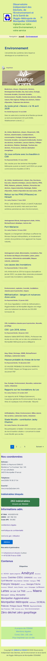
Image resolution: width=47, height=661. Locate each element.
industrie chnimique (18, 183)
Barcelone (37, 574)
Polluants (12, 185)
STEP (39, 191)
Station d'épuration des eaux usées (25, 191)
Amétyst (27, 573)
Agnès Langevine (15, 574)
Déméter (26, 581)
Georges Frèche (33, 584)
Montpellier (20, 595)
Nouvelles (29, 383)
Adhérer (7, 542)
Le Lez (13, 591)
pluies (32, 255)
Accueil (21, 36)
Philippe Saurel (16, 606)
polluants (19, 185)
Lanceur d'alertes (29, 142)
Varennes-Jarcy (19, 609)
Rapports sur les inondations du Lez (22, 389)
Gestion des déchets (29, 97)
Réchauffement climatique (13, 223)
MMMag (12, 595)
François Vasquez (10, 584)
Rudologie (24, 145)
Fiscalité (18, 97)
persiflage (8, 326)
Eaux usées (29, 92)
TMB (12, 609)
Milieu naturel (36, 413)
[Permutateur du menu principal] (41, 17)
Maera (37, 591)
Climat (10, 353)
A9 (2, 574)
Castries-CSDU (15, 577)
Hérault (10, 587)
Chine (35, 577)
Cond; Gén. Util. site (23, 634)
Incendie (26, 288)
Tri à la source (15, 148)
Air (5, 132)
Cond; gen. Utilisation (12, 536)
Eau (23, 92)
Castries (4, 577)
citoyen (15, 89)
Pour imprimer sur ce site (23, 637)
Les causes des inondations (18, 264)
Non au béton (9, 416)
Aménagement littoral (12, 220)
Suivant (40, 447)
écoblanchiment (27, 135)
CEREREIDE (28, 578)
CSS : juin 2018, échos (15, 329)
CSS (6, 323)
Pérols (26, 606)
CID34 (39, 577)
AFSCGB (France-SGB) (12, 556)
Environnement (10, 97)
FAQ (38, 581)
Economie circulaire (11, 94)
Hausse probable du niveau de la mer (22, 359)
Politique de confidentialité (13, 530)
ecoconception (10, 137)
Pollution (17, 145)
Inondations (34, 253)
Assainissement (18, 180)
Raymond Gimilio (36, 606)
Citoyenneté (23, 89)
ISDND (23, 353)
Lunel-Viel (29, 591)
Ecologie (37, 92)
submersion (15, 261)
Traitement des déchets (21, 102)
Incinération (18, 142)
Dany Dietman (18, 581)
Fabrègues (33, 581)
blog (6, 353)
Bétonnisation (24, 253)
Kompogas (32, 587)
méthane (32, 602)
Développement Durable (13, 92)
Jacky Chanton (18, 587)
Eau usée (8, 183)
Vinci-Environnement (32, 609)
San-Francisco (5, 609)
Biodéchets (8, 89)
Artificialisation (10, 413)
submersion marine (18, 356)
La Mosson (40, 587)
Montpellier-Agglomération (15, 598)
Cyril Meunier (7, 580)
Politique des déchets (27, 100)
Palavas (5, 606)
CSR (37, 132)
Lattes (5, 591)
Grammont (4, 587)
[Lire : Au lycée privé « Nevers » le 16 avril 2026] (23, 78)
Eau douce (37, 180)
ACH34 (6, 574)
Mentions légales (10, 525)
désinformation (16, 135)
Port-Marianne (11, 227)
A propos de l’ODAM (23, 628)
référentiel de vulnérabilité (21, 258)
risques (26, 291)
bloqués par (22, 501)
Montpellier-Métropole (14, 602)
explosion (19, 288)
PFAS (40, 183)
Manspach (5, 595)
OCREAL (41, 602)
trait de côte (27, 223)
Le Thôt (21, 591)
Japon (26, 587)
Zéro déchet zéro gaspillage (18, 612)
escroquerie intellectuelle (27, 140)
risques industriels (17, 188)
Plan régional (14, 100)
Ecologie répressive (29, 137)
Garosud (23, 584)
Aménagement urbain (27, 220)
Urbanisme (13, 386)
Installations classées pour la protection (21, 323)
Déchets (31, 89)
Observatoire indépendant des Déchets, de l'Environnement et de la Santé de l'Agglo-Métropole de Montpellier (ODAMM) (25, 13)
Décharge (16, 353)
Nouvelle (39, 323)
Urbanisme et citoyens (12, 553)
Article (9, 132)
